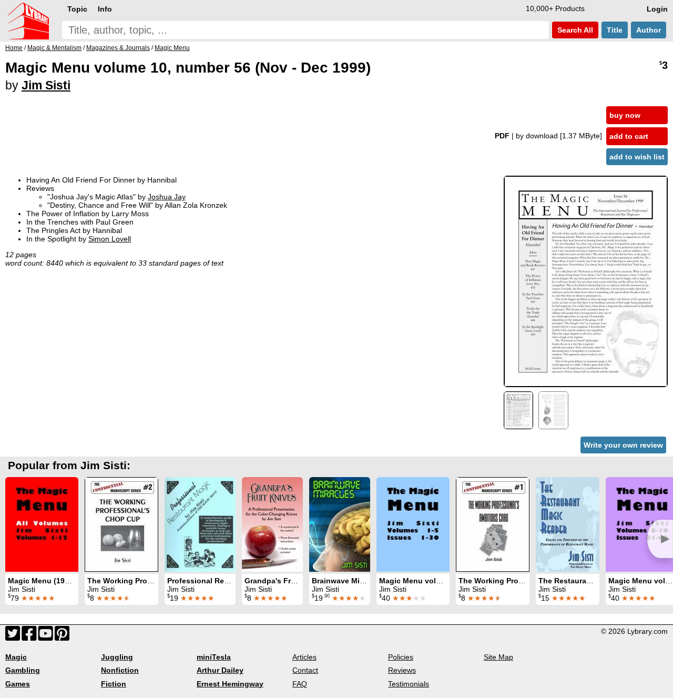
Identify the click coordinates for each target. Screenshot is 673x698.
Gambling (22, 670)
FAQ (299, 684)
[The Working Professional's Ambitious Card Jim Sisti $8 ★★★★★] (492, 524)
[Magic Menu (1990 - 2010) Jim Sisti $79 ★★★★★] (41, 524)
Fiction (113, 684)
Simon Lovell (109, 239)
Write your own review (623, 445)
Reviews (402, 670)
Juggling (117, 657)
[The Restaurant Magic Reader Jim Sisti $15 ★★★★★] (567, 524)
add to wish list (637, 157)
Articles (304, 657)
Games (17, 684)
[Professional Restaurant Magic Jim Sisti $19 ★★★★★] (200, 524)
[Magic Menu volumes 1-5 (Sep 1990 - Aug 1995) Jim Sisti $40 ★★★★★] (413, 524)
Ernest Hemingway (230, 684)
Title (615, 30)
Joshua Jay (167, 197)
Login (657, 9)
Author (648, 30)
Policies (400, 657)
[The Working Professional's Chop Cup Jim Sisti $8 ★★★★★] (121, 524)
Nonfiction (120, 670)
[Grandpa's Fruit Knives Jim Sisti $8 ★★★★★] (272, 524)
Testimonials (408, 684)
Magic (16, 657)
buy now (624, 115)
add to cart (628, 136)
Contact (305, 670)
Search (574, 30)
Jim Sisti (46, 85)
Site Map (498, 657)
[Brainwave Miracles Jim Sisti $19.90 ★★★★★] (339, 524)
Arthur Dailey (220, 670)
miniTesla (214, 657)
